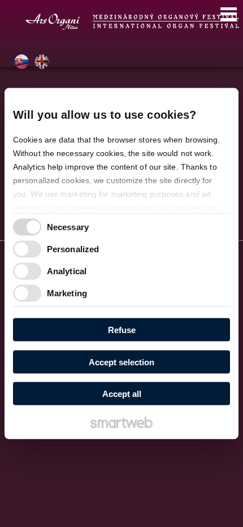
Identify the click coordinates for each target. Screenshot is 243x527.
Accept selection (121, 361)
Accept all (121, 394)
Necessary (68, 226)
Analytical (66, 270)
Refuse (122, 330)
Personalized (73, 248)
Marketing (67, 292)
